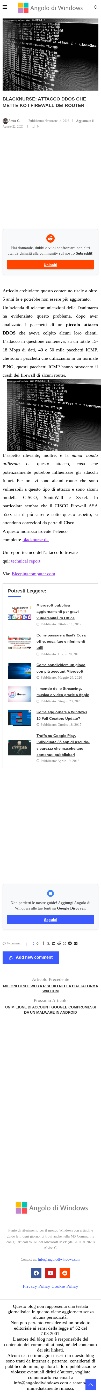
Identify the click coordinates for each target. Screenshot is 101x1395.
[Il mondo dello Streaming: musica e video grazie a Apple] (19, 694)
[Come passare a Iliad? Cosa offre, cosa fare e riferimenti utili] (19, 644)
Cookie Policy (65, 1286)
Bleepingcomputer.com (33, 573)
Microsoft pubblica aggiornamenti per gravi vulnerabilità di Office (58, 611)
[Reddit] (65, 1273)
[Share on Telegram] (70, 944)
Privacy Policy (36, 1286)
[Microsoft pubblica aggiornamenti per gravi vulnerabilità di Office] (19, 614)
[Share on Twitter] (48, 944)
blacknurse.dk (36, 539)
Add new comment (34, 957)
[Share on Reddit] (59, 944)
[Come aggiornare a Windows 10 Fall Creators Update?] (19, 718)
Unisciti (50, 265)
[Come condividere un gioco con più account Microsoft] (19, 671)
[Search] (95, 8)
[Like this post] (37, 944)
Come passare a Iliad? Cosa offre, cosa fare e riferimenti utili (61, 641)
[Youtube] (50, 1273)
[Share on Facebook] (43, 944)
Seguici (50, 920)
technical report (25, 561)
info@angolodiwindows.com (59, 1259)
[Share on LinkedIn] (53, 944)
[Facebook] (36, 1273)
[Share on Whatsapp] (64, 944)
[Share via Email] (75, 944)
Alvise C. (14, 121)
